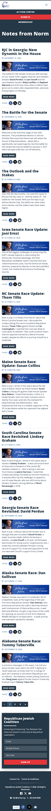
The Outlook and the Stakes (20, 173)
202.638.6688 (34, 798)
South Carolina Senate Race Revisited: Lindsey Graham (23, 436)
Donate (25, 17)
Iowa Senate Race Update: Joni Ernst (25, 231)
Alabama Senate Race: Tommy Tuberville (21, 643)
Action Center (26, 12)
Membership (25, 22)
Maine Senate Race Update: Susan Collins (21, 363)
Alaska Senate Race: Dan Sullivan (23, 574)
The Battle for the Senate (24, 112)
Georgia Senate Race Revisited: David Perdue (23, 509)
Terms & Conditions (30, 779)
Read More (9, 97)
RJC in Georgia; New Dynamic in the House (21, 51)
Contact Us (15, 779)
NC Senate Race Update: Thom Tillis (23, 295)
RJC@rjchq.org (19, 798)
